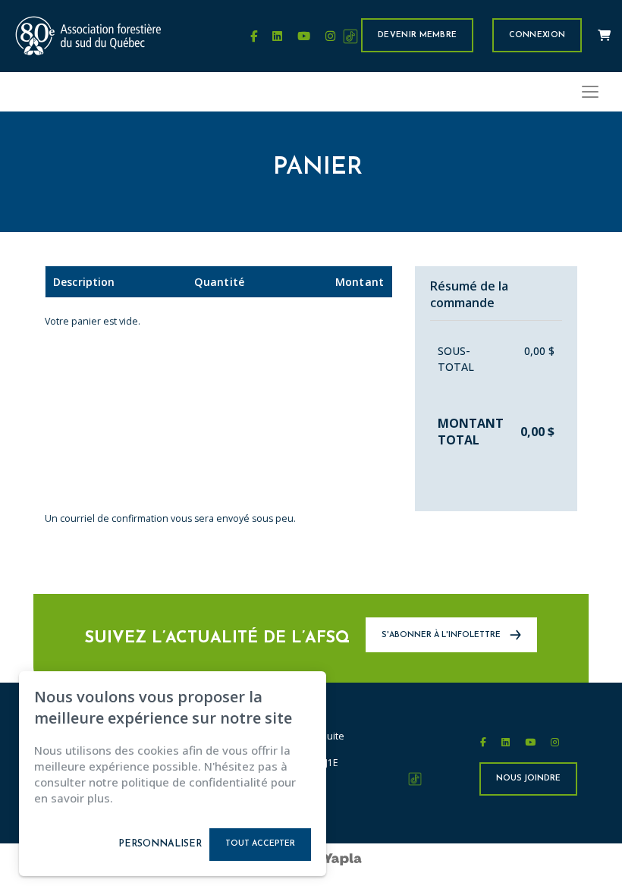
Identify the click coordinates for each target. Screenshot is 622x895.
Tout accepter (260, 844)
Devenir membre (417, 35)
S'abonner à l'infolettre (442, 636)
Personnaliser (160, 844)
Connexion (537, 35)
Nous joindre (528, 778)
